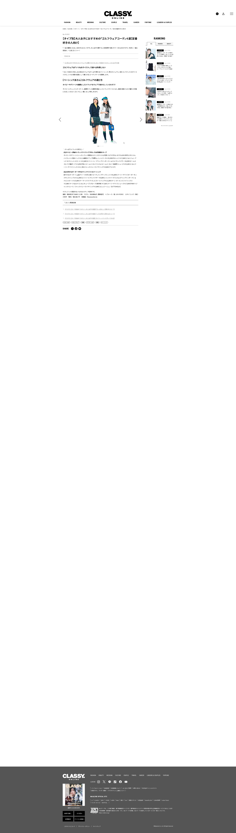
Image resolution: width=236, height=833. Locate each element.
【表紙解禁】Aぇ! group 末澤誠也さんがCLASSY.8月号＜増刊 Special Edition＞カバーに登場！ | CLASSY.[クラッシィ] (81, 448)
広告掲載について (116, 788)
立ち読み (124, 705)
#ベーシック (104, 222)
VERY (102, 800)
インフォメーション (96, 788)
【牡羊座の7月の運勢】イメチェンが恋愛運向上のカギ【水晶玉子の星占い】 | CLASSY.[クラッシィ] (80, 602)
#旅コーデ (152, 684)
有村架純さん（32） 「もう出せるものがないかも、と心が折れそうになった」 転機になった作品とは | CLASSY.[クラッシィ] (119, 551)
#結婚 (158, 684)
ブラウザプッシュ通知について (116, 790)
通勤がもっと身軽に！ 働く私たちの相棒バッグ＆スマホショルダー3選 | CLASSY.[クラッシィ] (164, 118)
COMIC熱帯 (157, 800)
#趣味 (97, 222)
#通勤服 (158, 681)
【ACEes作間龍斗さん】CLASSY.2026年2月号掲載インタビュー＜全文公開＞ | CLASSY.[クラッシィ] (81, 341)
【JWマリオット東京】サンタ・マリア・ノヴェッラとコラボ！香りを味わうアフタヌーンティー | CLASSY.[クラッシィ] (119, 395)
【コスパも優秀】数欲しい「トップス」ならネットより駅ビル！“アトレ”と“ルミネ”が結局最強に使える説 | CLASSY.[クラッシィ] (165, 67)
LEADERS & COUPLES (164, 22)
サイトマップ (96, 826)
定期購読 (124, 712)
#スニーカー (166, 684)
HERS (112, 800)
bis (126, 800)
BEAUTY (79, 22)
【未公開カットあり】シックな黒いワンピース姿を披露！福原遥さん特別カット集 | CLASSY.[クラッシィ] (80, 499)
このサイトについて (69, 826)
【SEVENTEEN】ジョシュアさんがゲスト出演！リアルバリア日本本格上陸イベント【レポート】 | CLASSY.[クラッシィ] (165, 80)
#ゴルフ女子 (67, 222)
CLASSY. (96, 800)
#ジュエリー (150, 681)
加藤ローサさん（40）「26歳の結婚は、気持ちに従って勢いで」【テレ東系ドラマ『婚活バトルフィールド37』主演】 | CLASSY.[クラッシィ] (119, 290)
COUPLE (114, 22)
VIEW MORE (159, 753)
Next (171, 657)
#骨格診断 (169, 687)
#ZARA (162, 687)
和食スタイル (132, 800)
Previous (166, 657)
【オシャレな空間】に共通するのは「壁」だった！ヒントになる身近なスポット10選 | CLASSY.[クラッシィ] (119, 499)
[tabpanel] (100, 141)
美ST (122, 800)
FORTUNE (148, 22)
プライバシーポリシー (84, 826)
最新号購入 (123, 698)
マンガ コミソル (95, 803)
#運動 (82, 222)
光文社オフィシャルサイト (149, 788)
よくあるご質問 (127, 788)
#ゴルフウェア (75, 222)
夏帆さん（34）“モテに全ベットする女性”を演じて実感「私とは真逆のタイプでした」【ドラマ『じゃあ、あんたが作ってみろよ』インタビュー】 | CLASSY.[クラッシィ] (81, 395)
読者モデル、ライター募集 (98, 790)
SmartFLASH (148, 800)
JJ (92, 800)
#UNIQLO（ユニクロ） (152, 687)
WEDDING (90, 22)
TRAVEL (125, 22)
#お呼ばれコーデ (167, 681)
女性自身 (140, 800)
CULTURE (102, 22)
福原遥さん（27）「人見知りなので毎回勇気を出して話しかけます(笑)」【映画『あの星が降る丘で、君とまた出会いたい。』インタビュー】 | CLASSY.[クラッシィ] (119, 448)
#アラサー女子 (90, 222)
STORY (107, 800)
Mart (117, 800)
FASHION (67, 22)
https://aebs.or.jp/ (104, 813)
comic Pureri (165, 800)
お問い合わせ (136, 788)
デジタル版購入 (124, 718)
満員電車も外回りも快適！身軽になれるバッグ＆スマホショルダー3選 (81, 289)
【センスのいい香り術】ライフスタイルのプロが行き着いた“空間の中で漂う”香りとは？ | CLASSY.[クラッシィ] (119, 602)
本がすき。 (105, 803)
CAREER (136, 22)
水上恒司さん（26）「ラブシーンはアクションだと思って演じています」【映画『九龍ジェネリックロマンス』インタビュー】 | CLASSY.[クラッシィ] (81, 551)
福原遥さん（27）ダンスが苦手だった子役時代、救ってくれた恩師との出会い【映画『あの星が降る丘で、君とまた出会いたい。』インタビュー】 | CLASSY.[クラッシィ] (165, 54)
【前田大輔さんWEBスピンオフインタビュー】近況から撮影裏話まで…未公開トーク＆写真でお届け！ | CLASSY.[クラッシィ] (119, 343)
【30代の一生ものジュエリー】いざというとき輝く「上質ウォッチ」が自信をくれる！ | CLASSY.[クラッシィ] (164, 93)
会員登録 (106, 788)
